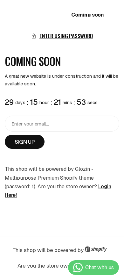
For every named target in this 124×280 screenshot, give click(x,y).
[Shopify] (98, 250)
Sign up (25, 141)
